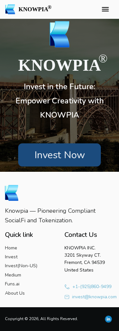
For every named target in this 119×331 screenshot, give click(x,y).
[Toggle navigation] (105, 9)
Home (11, 248)
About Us (15, 293)
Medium (13, 275)
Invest (11, 257)
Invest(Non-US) (21, 266)
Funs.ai (12, 284)
